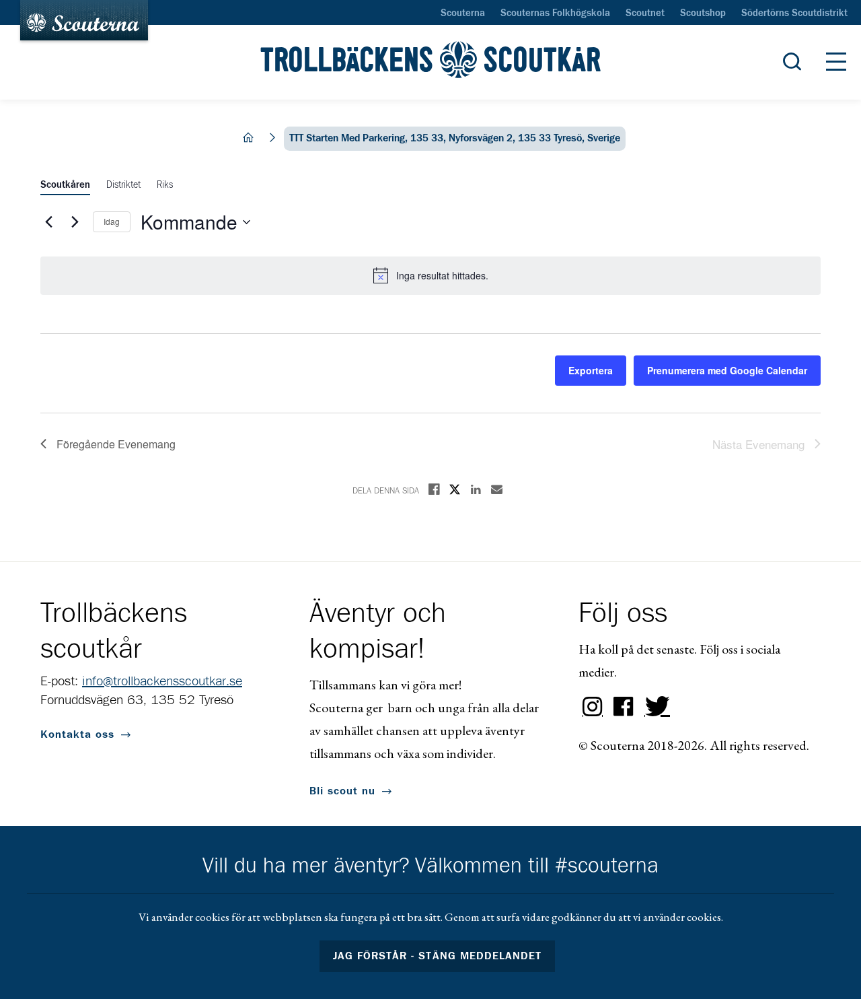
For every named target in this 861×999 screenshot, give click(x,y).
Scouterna (463, 13)
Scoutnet (645, 13)
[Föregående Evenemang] (48, 222)
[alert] (430, 275)
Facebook (623, 707)
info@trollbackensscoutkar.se (162, 681)
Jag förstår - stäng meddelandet (437, 956)
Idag (112, 221)
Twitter (654, 707)
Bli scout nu (342, 791)
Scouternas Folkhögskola (555, 13)
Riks (165, 185)
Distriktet (123, 185)
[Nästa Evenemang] (75, 222)
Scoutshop (703, 13)
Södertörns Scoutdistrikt (794, 13)
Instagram (592, 707)
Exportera (590, 370)
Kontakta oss (77, 734)
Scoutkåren (65, 185)
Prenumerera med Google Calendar (727, 370)
